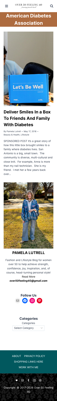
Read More (28, 276)
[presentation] (28, 69)
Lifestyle (25, 134)
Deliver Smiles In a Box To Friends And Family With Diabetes (27, 118)
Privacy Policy (34, 356)
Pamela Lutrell (14, 131)
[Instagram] (34, 380)
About (16, 356)
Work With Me (28, 367)
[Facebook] (28, 380)
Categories (28, 323)
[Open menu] (7, 6)
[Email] (22, 380)
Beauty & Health (12, 134)
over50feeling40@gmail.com (28, 280)
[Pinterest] (40, 380)
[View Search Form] (49, 6)
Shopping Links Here (28, 361)
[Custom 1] (16, 380)
